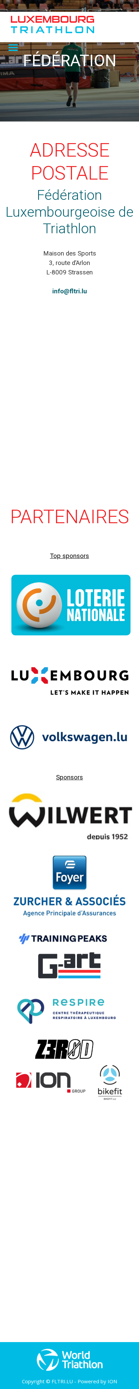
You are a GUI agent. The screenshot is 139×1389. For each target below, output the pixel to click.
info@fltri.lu (69, 291)
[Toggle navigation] (13, 48)
